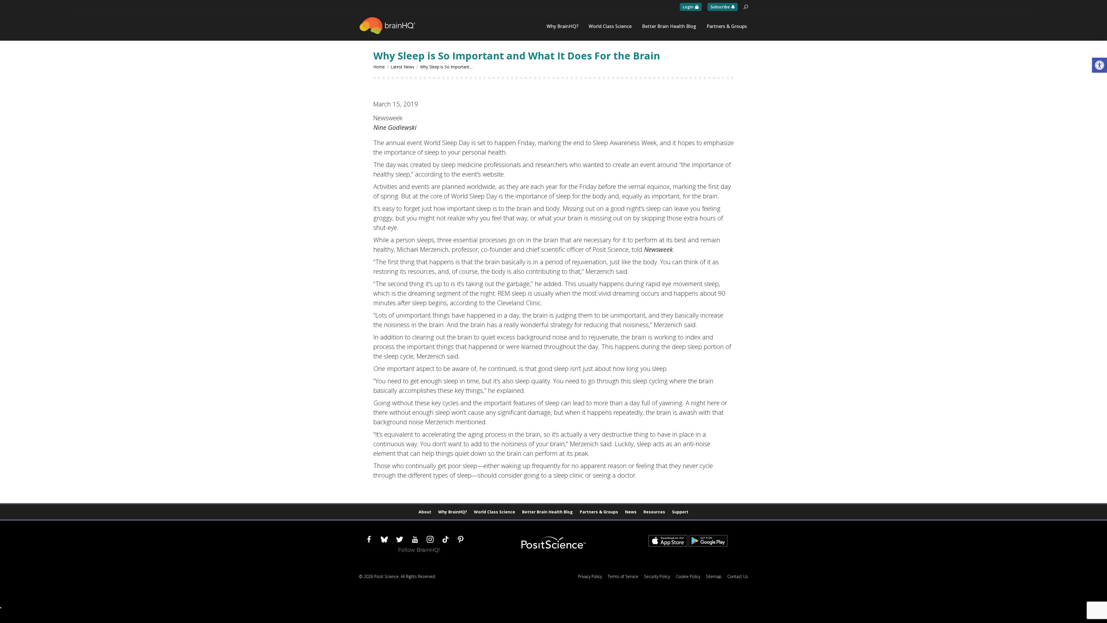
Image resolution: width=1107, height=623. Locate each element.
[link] (1099, 65)
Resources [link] (654, 512)
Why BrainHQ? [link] (452, 512)
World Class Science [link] (494, 512)
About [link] (425, 512)
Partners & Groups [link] (599, 512)
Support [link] (680, 512)
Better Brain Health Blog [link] (547, 512)
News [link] (631, 512)
